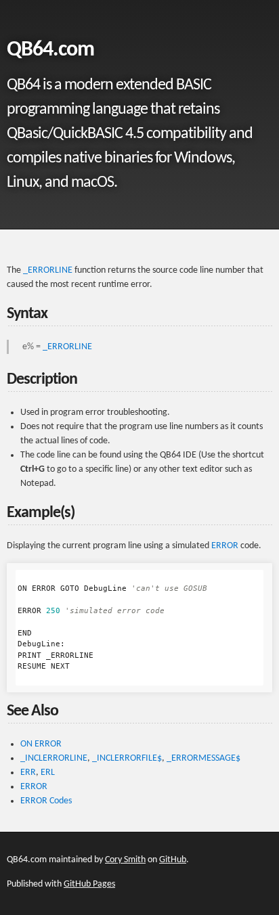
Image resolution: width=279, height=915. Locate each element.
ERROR (224, 546)
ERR (28, 772)
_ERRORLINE (47, 270)
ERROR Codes (46, 801)
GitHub (172, 860)
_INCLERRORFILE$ (127, 758)
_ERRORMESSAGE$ (203, 758)
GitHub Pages (89, 884)
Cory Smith (125, 860)
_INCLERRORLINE (53, 758)
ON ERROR (41, 744)
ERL (48, 772)
